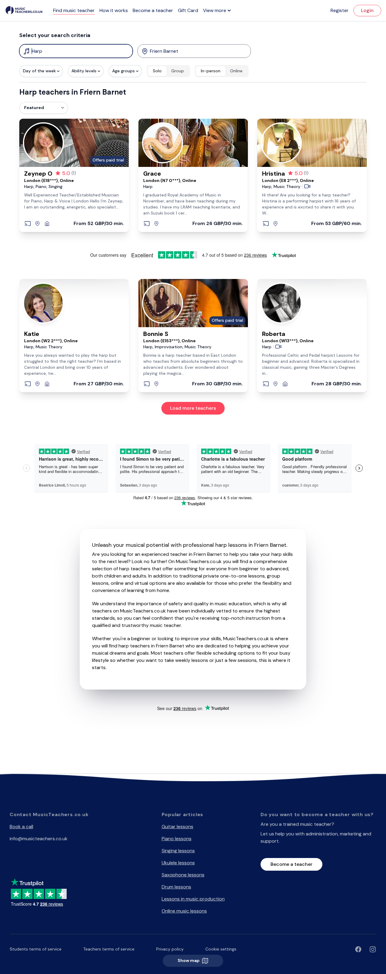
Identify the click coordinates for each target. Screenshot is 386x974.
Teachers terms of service (108, 949)
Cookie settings (220, 949)
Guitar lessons (177, 826)
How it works (114, 10)
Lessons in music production (193, 899)
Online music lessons (184, 911)
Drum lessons (176, 887)
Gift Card (188, 10)
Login (367, 10)
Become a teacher (153, 10)
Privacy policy (170, 949)
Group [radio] (177, 71)
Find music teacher (74, 10)
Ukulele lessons (178, 863)
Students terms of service (36, 949)
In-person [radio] (210, 71)
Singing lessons (178, 850)
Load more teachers (193, 408)
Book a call (21, 826)
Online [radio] (236, 71)
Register (340, 10)
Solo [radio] (157, 71)
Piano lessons (176, 838)
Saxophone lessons (183, 875)
